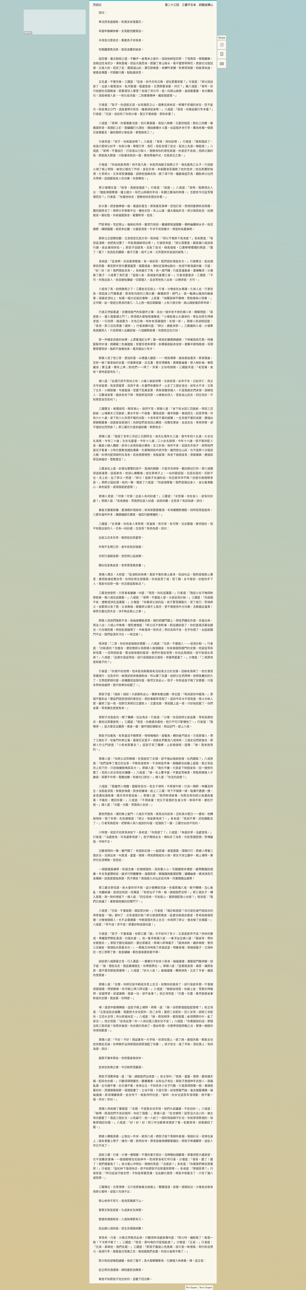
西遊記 (97, 4)
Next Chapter (205, 1287)
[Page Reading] (221, 63)
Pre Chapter (191, 1287)
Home (221, 37)
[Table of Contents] (221, 44)
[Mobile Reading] (221, 54)
